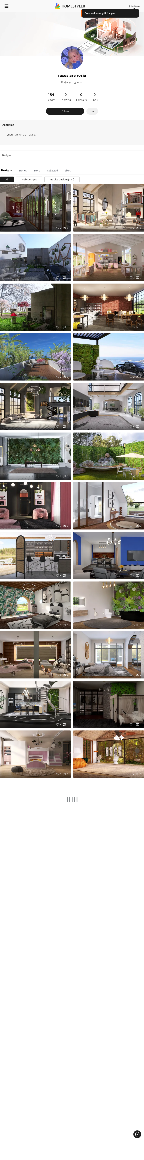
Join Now (134, 6)
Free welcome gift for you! (100, 13)
